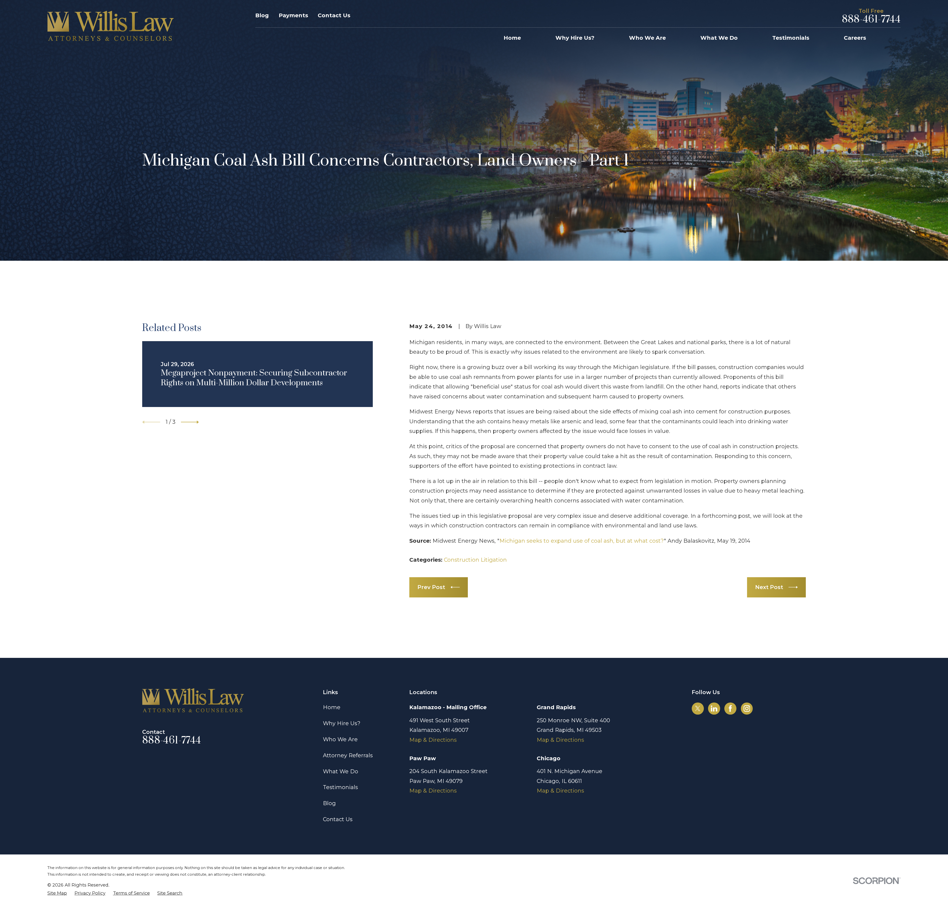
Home (331, 707)
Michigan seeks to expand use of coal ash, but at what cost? (581, 540)
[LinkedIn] (714, 708)
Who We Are (340, 739)
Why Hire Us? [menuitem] (574, 38)
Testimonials (340, 787)
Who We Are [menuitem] (647, 38)
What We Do (340, 771)
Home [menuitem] (512, 38)
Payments (293, 15)
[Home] (110, 25)
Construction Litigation (475, 559)
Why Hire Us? (341, 723)
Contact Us (334, 15)
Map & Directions (433, 740)
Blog (262, 15)
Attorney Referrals (348, 755)
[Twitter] (697, 708)
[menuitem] (57, 893)
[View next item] (190, 422)
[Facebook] (730, 708)
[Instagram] (747, 708)
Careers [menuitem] (855, 38)
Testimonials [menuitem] (790, 38)
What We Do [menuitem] (719, 38)
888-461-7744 (871, 19)
